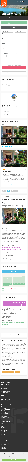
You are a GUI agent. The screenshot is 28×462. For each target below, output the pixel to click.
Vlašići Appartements (5, 416)
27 (17, 283)
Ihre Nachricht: (5, 58)
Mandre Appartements (5, 410)
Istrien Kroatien (4, 430)
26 (14, 283)
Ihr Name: (4, 33)
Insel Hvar (3, 427)
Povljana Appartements (5, 409)
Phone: (3, 43)
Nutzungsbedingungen (5, 443)
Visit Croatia (3, 448)
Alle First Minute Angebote (6, 385)
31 (7, 285)
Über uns (3, 441)
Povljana (5, 371)
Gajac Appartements (5, 414)
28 (20, 283)
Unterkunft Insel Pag (5, 384)
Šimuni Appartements (5, 417)
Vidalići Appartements (5, 413)
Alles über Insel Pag (4, 440)
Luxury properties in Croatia (6, 433)
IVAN (14, 100)
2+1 (8, 190)
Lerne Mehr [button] (8, 456)
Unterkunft (6, 17)
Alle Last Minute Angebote (6, 387)
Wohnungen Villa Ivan (13, 17)
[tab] (14, 136)
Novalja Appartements (5, 406)
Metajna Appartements (5, 412)
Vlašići (20, 14)
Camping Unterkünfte (5, 400)
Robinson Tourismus (5, 392)
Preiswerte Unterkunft (5, 389)
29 (23, 283)
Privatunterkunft (4, 396)
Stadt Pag (16, 14)
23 (4, 283)
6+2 (4, 190)
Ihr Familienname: (6, 38)
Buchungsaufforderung (14, 67)
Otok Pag (3, 425)
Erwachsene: (5, 53)
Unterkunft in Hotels (5, 398)
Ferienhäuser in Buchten (5, 391)
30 (4, 285)
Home (2, 17)
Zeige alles (14, 190)
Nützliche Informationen (5, 445)
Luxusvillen (3, 394)
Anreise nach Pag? (4, 447)
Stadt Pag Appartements (5, 408)
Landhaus (3, 395)
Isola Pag (2, 426)
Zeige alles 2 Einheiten (7, 146)
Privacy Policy (3, 444)
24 (7, 283)
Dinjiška (17, 371)
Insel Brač (3, 429)
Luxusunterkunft (4, 388)
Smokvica (11, 371)
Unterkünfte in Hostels (5, 399)
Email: (3, 48)
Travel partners (4, 434)
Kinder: (16, 53)
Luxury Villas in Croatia (5, 431)
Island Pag (3, 423)
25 (10, 283)
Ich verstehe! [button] (14, 459)
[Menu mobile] (26, 2)
